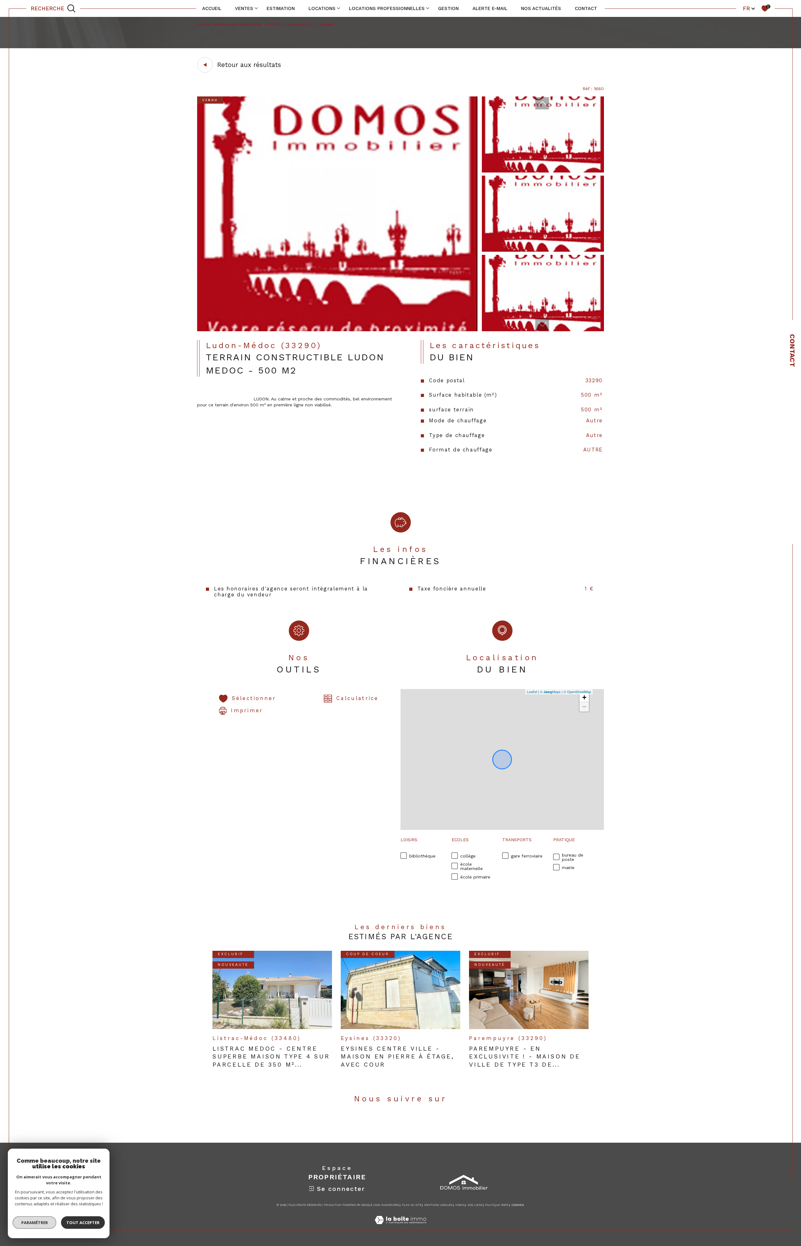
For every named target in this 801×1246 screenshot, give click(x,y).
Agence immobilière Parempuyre (229, 24)
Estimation (281, 8)
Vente (273, 24)
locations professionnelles (387, 8)
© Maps (550, 691)
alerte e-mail (490, 8)
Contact (792, 350)
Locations (322, 8)
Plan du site (411, 1205)
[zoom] (337, 329)
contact (586, 8)
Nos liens (474, 1205)
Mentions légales (438, 1205)
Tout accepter (82, 1222)
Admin (460, 1205)
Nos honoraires (386, 1205)
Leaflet (532, 691)
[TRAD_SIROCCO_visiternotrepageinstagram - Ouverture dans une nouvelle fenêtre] (409, 1123)
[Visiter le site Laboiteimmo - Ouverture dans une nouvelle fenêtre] (400, 1226)
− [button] (584, 707)
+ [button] (584, 697)
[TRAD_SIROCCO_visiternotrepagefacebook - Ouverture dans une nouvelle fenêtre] (391, 1123)
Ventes (244, 8)
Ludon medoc (298, 24)
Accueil (212, 8)
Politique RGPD (496, 1205)
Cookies (518, 1205)
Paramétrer (34, 1222)
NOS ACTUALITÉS (541, 8)
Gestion (448, 8)
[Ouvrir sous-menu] (256, 8)
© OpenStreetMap (577, 691)
